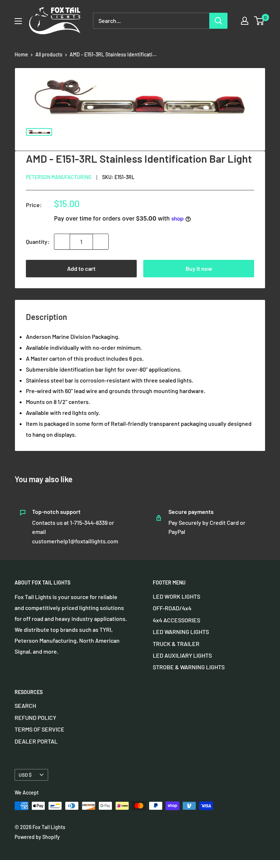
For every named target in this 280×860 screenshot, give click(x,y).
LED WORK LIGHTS (176, 596)
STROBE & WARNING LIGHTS (189, 666)
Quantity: (38, 241)
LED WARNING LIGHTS (181, 631)
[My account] (244, 21)
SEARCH (25, 705)
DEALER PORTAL (36, 741)
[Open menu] (18, 21)
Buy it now (199, 268)
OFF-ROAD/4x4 (172, 608)
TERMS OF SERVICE (40, 729)
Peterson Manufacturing (59, 177)
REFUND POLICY (35, 717)
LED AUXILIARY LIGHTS (182, 655)
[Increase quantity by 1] (100, 241)
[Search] (218, 21)
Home (21, 54)
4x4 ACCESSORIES (176, 620)
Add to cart (81, 268)
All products (48, 54)
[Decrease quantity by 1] (62, 241)
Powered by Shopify (37, 837)
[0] (259, 20)
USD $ (25, 775)
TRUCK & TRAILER (176, 643)
